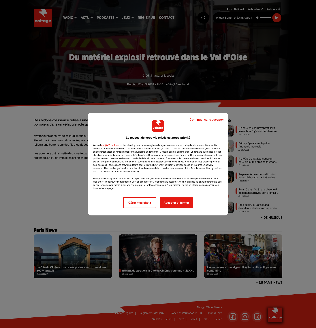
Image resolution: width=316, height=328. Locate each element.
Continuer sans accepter (207, 119)
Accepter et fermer (176, 202)
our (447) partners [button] (110, 145)
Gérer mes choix (139, 202)
